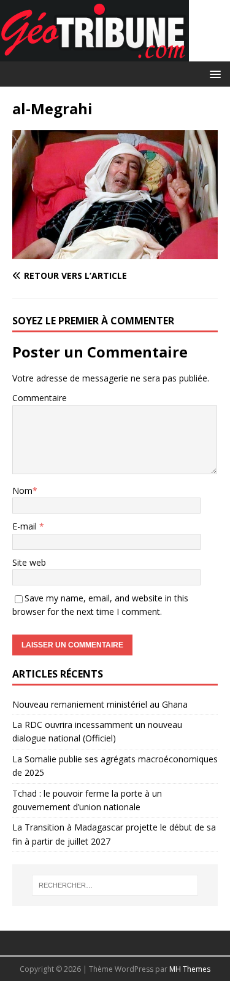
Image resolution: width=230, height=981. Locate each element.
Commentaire (39, 398)
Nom (22, 490)
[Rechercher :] (115, 885)
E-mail (25, 526)
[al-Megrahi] (115, 252)
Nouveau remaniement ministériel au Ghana (101, 704)
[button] (213, 73)
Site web (29, 562)
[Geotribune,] (94, 54)
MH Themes (189, 969)
